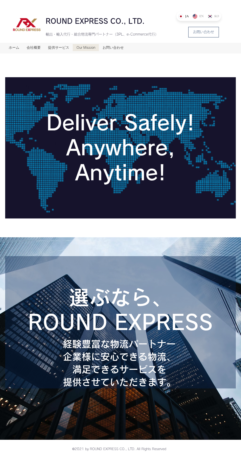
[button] (203, 32)
